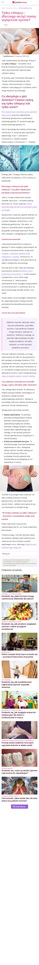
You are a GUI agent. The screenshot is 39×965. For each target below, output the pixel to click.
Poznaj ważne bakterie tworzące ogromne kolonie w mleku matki (18, 744)
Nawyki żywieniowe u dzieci (11, 622)
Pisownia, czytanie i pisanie (12, 594)
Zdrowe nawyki (7, 768)
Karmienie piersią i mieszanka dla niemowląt (18, 740)
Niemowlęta (6, 652)
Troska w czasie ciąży (10, 796)
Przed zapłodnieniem (25, 8)
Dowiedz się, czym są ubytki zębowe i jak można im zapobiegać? (19, 771)
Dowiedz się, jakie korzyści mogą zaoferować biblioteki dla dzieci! (18, 597)
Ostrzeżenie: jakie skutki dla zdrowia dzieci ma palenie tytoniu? (19, 799)
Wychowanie (6, 680)
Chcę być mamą (12, 8)
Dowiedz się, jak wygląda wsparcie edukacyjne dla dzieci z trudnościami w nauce (19, 715)
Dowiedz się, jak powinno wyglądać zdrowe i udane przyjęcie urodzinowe (19, 626)
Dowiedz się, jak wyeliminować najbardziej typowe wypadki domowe (17, 684)
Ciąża (3, 8)
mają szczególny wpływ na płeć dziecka (18, 376)
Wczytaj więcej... (19, 807)
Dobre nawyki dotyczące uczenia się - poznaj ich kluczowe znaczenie (19, 655)
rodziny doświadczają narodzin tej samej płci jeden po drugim (19, 207)
